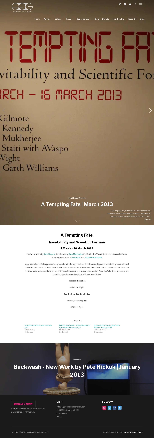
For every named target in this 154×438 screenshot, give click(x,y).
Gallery (58, 19)
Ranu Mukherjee (75, 254)
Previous (4, 110)
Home (37, 19)
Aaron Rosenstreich (134, 432)
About (46, 19)
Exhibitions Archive (77, 198)
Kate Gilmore (49, 254)
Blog (96, 19)
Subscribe (132, 19)
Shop (142, 19)
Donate (105, 19)
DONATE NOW (23, 404)
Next (150, 110)
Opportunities (82, 19)
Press (68, 19)
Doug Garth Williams (93, 257)
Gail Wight (75, 257)
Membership (118, 19)
